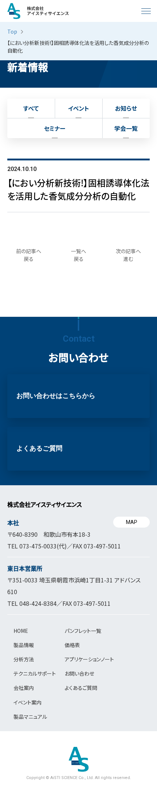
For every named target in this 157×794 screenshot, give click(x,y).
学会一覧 (126, 128)
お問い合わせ (79, 673)
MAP (131, 522)
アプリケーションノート (89, 659)
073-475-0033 (38, 546)
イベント (78, 108)
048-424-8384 (38, 603)
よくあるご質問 (39, 448)
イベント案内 (28, 702)
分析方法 (24, 659)
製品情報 (24, 645)
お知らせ (126, 108)
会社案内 (24, 687)
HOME (21, 630)
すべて (31, 108)
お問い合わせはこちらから (55, 395)
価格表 (72, 645)
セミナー (54, 128)
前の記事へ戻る (28, 254)
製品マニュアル (30, 716)
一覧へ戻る (78, 254)
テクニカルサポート (35, 673)
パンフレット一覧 (83, 630)
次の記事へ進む (128, 254)
